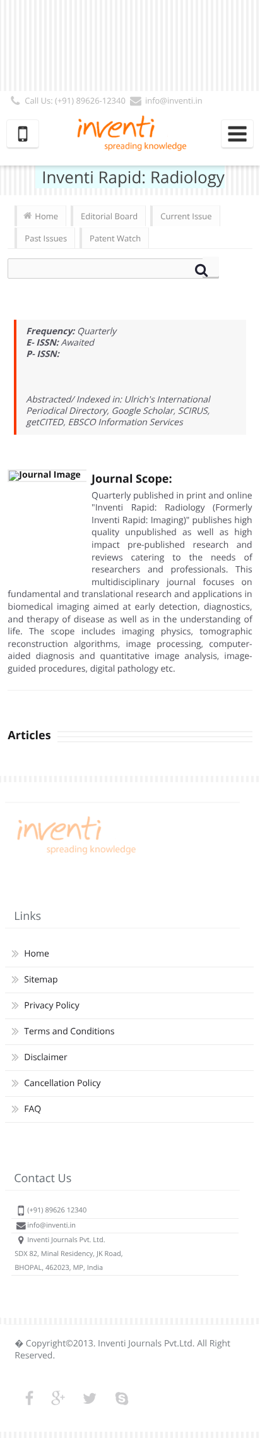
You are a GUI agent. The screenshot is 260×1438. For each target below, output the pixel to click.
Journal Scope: (132, 478)
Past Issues (46, 238)
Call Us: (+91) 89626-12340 (75, 100)
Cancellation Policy (62, 1083)
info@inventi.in (174, 100)
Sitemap (40, 980)
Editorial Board (109, 216)
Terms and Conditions (69, 1031)
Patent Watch (115, 238)
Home (46, 216)
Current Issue (185, 216)
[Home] (74, 854)
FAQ (32, 1109)
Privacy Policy (51, 1006)
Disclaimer (45, 1057)
